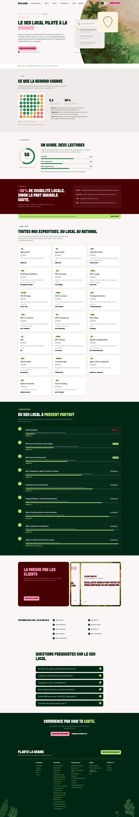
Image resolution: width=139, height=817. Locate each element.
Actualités (74, 776)
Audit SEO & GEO (94, 263)
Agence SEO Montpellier (96, 633)
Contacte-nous (115, 3)
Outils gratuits (75, 773)
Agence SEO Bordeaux (61, 629)
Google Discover (58, 797)
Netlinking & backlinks (26, 284)
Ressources (64, 3)
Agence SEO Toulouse (96, 624)
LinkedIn (109, 768)
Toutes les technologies (60, 806)
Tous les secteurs (58, 808)
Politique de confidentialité (93, 771)
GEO (46, 3)
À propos (80, 3)
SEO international (60, 328)
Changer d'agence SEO (77, 785)
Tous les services (58, 765)
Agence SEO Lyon (95, 620)
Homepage (39, 765)
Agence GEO (23, 263)
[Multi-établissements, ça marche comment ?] (69, 690)
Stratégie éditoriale (95, 306)
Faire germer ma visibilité (111, 752)
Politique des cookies (95, 768)
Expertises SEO (35, 3)
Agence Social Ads (25, 392)
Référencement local (59, 779)
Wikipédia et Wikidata (60, 795)
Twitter (109, 765)
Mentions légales (93, 765)
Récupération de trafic (60, 792)
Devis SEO (74, 780)
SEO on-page (93, 284)
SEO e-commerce (25, 328)
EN (105, 3)
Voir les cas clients (31, 598)
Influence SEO (24, 372)
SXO (21, 350)
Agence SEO (58, 263)
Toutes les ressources (77, 765)
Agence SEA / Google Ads (96, 372)
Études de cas (75, 768)
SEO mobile (93, 328)
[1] (74, 601)
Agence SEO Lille (94, 629)
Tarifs (74, 3)
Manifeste (38, 770)
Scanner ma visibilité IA (79, 734)
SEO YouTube (58, 350)
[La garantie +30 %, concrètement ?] (69, 683)
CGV (90, 773)
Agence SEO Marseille (60, 624)
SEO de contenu (59, 306)
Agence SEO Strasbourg (61, 638)
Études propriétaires (59, 801)
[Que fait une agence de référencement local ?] (69, 669)
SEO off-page (24, 306)
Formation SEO (59, 372)
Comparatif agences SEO (78, 778)
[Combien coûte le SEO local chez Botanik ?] (69, 676)
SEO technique (59, 284)
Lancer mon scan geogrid (27, 48)
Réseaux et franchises (59, 804)
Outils (54, 3)
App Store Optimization (96, 350)
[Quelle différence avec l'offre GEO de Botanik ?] (69, 697)
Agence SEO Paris (59, 620)
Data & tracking (59, 392)
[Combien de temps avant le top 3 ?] (69, 703)
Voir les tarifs (115, 216)
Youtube (109, 770)
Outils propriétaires (76, 787)
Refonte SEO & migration (60, 786)
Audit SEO (56, 772)
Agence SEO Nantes (60, 633)
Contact (38, 774)
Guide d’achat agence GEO (77, 771)
